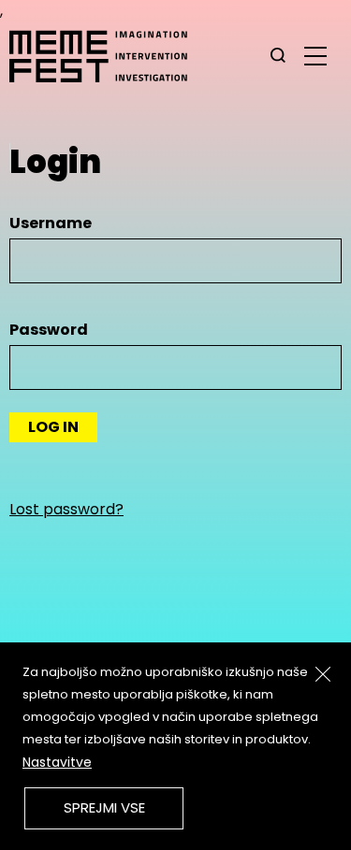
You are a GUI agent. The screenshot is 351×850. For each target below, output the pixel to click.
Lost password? (66, 509)
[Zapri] (323, 674)
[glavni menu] (315, 55)
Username (50, 223)
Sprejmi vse (104, 807)
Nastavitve (57, 762)
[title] (278, 56)
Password (48, 329)
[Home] (107, 56)
